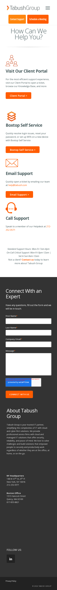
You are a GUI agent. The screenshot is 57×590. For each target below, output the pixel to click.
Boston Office (14, 493)
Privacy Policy (11, 581)
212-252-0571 (13, 484)
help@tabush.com (17, 185)
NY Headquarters (15, 475)
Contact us (28, 259)
